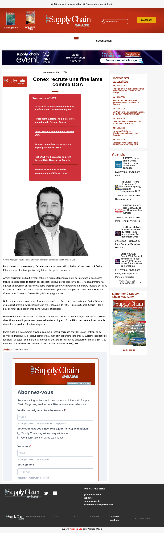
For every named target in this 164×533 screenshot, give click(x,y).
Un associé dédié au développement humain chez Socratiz (126, 133)
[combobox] (115, 21)
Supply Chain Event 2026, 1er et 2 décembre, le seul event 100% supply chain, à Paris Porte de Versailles (131, 259)
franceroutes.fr (92, 501)
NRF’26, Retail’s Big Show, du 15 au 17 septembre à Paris (132, 209)
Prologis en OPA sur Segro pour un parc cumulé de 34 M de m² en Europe (128, 91)
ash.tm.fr (88, 498)
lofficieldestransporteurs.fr (98, 504)
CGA (55, 516)
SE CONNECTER (104, 41)
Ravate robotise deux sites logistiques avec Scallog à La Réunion (126, 102)
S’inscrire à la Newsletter (67, 4)
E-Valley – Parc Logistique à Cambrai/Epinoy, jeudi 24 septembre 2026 (131, 186)
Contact (94, 516)
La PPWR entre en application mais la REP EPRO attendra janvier (129, 113)
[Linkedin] (55, 493)
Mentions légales (35, 516)
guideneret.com (92, 494)
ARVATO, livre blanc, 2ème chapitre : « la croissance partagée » (131, 163)
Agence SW (76, 529)
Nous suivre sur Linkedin (99, 4)
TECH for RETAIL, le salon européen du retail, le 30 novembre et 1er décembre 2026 (131, 232)
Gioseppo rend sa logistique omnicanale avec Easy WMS (126, 144)
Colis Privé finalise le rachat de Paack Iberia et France (127, 123)
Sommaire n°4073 (44, 98)
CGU (75, 516)
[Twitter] (46, 493)
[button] (76, 38)
